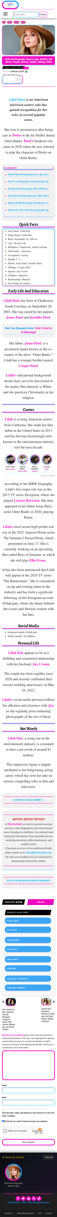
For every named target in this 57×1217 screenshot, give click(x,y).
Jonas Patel (12, 949)
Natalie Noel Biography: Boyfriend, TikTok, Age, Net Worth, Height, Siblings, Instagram (48, 1015)
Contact (49, 1213)
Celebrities (16, 22)
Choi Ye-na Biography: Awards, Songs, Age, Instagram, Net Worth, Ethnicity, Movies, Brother (29, 181)
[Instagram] (33, 1198)
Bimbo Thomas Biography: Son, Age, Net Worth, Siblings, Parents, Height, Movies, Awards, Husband (29, 174)
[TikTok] (39, 1198)
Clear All (48, 1157)
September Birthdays (16, 987)
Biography (9, 22)
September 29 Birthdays (17, 978)
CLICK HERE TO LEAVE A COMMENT (27, 800)
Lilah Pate (11, 968)
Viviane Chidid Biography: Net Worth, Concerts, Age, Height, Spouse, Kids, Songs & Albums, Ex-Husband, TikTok (29, 202)
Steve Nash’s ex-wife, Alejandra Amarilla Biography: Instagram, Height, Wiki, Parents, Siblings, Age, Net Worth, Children (8, 1019)
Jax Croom (12, 929)
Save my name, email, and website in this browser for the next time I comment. (28, 1114)
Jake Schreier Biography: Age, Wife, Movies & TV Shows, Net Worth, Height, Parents (29, 195)
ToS (39, 1213)
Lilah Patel (17, 99)
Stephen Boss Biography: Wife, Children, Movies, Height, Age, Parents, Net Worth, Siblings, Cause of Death (29, 188)
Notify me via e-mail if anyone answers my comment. (26, 1121)
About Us (9, 1213)
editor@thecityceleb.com (38, 852)
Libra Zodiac (12, 959)
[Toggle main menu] (5, 14)
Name (4, 1085)
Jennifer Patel (13, 939)
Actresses (23, 22)
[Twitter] (23, 1198)
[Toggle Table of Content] (17, 79)
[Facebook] (18, 1198)
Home (4, 22)
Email (4, 1097)
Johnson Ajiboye (17, 71)
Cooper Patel (12, 920)
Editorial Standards (25, 1213)
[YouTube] (28, 1198)
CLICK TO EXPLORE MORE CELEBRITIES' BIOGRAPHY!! (28, 880)
